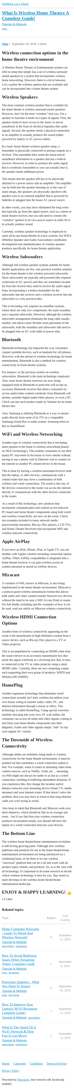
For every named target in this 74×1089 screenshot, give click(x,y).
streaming (14, 972)
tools (4, 28)
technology (21, 946)
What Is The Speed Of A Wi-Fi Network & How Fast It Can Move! (19, 1031)
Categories (19, 1063)
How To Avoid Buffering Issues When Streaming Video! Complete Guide (19, 960)
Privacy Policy (11, 1070)
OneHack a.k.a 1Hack (15, 3)
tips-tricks (14, 995)
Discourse (23, 1079)
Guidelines (36, 1063)
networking (8, 946)
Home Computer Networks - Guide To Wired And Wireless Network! (20, 933)
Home (5, 1063)
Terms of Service (56, 1063)
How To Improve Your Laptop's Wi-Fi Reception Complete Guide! (19, 1009)
